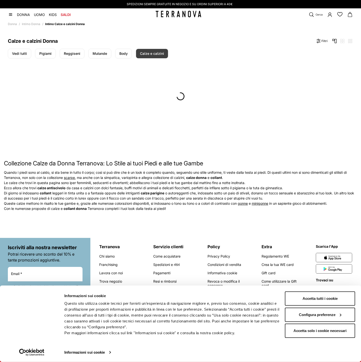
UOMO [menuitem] (39, 15)
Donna (12, 24)
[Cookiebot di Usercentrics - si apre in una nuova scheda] (31, 352)
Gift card (269, 273)
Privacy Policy (219, 256)
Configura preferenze (317, 314)
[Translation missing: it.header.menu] (10, 14)
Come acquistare (166, 256)
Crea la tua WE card (278, 264)
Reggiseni (72, 53)
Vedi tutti (19, 53)
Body (123, 53)
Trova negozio (110, 281)
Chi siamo (107, 256)
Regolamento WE (275, 256)
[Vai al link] (334, 257)
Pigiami (45, 53)
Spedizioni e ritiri (166, 264)
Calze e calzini (152, 53)
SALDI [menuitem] (66, 15)
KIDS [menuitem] (53, 15)
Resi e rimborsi (165, 281)
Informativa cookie (222, 273)
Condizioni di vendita (224, 264)
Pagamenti (161, 273)
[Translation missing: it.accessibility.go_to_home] (178, 14)
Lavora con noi (111, 273)
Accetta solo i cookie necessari (320, 331)
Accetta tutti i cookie (320, 298)
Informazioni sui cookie (84, 352)
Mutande (100, 53)
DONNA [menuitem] (23, 15)
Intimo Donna (31, 24)
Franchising (108, 264)
